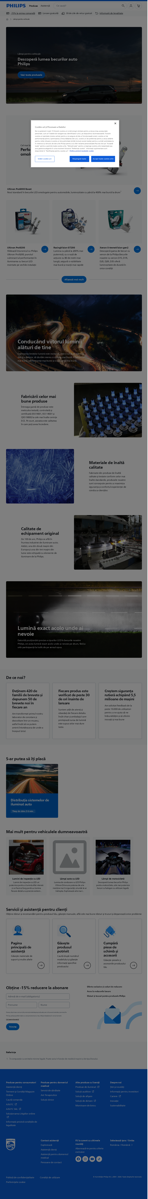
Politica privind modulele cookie (82, 151)
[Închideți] (115, 123)
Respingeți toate (79, 158)
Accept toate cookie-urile (103, 158)
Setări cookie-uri (44, 158)
